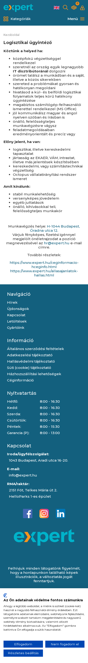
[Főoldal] (18, 8)
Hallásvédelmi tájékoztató (31, 361)
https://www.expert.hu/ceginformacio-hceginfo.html (44, 264)
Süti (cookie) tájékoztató (29, 367)
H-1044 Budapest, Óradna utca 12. (55, 228)
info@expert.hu (23, 475)
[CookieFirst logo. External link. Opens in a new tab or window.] (5, 595)
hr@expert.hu (56, 243)
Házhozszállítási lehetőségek (34, 374)
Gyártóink (15, 327)
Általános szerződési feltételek (35, 349)
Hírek (12, 302)
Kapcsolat (16, 315)
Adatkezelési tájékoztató (30, 355)
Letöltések (17, 321)
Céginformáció (20, 380)
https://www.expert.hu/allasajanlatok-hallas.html (44, 273)
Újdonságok (18, 308)
